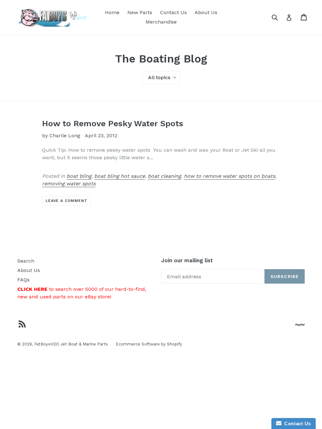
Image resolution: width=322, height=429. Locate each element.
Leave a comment (66, 200)
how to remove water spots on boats (229, 176)
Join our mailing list (187, 260)
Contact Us (173, 12)
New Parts (139, 12)
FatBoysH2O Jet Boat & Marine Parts (71, 344)
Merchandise (161, 22)
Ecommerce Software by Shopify (149, 344)
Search (25, 261)
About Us (206, 12)
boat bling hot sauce (119, 176)
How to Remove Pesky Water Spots (112, 123)
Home (112, 12)
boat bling (79, 176)
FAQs (23, 280)
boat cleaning (164, 176)
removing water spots (69, 184)
